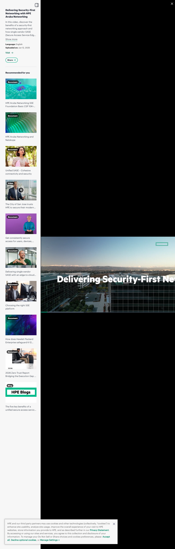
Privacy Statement (99, 530)
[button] (114, 523)
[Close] (172, 3)
